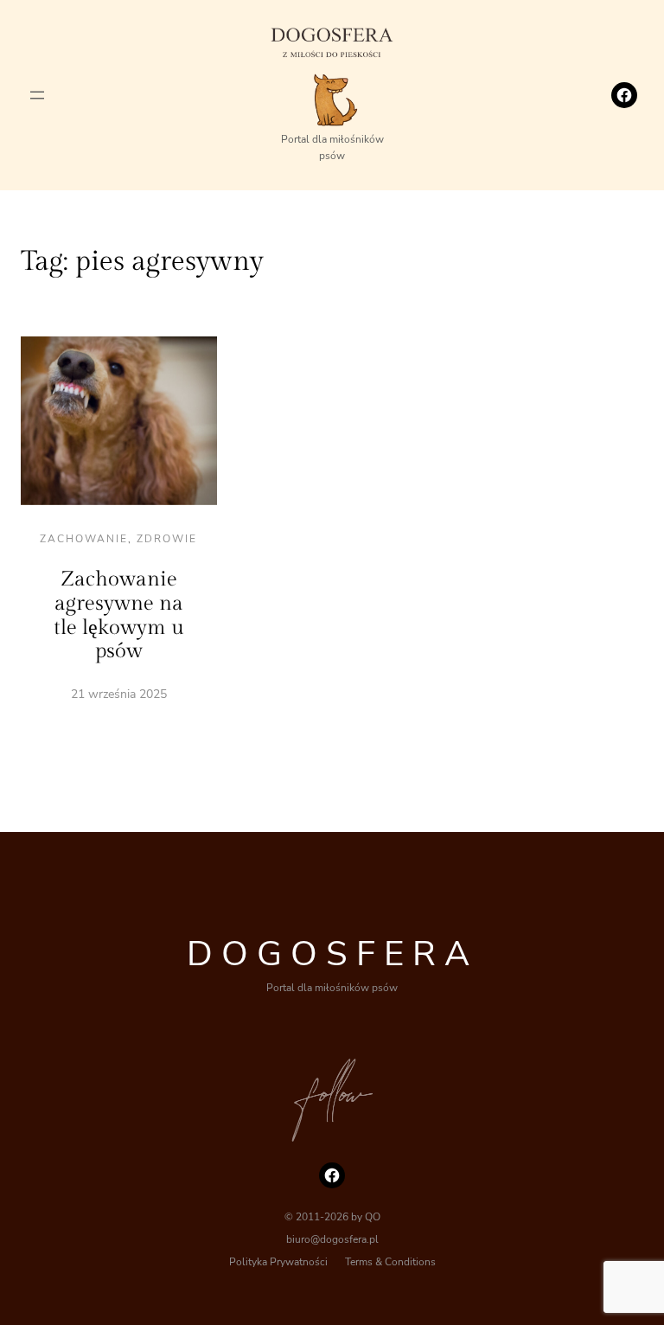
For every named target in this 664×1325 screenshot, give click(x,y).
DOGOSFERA (332, 954)
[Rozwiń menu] (37, 95)
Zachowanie (84, 539)
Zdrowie (167, 539)
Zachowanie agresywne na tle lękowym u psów (119, 615)
